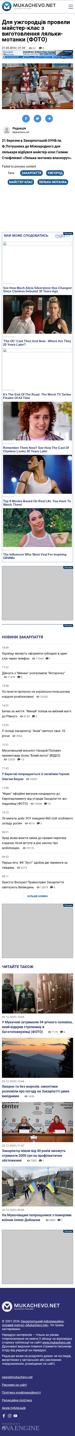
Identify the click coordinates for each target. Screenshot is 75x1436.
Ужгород (55, 173)
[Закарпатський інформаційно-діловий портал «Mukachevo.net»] (29, 7)
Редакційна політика (17, 1400)
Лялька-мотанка (53, 182)
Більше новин (38, 896)
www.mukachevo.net (56, 1342)
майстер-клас (21, 182)
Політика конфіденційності (21, 1392)
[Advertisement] (37, 593)
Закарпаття (31, 173)
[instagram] (10, 1416)
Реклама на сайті (14, 1385)
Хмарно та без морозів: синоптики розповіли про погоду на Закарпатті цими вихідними (35, 1091)
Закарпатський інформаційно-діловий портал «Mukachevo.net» (33, 1323)
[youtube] (15, 1416)
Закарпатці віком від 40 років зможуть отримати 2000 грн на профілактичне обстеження (34, 1155)
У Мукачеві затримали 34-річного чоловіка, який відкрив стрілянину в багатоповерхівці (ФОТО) (37, 1027)
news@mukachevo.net (17, 1377)
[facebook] (4, 1416)
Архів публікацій (14, 1408)
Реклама (37, 54)
